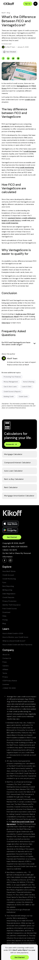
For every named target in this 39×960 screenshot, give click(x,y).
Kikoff (3, 13)
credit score (30, 99)
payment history (14, 218)
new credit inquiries (10, 223)
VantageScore (22, 86)
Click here (6, 323)
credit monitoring (26, 167)
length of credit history (11, 220)
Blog (8, 13)
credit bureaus (30, 151)
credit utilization (29, 218)
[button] (35, 4)
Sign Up (27, 4)
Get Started (12, 537)
